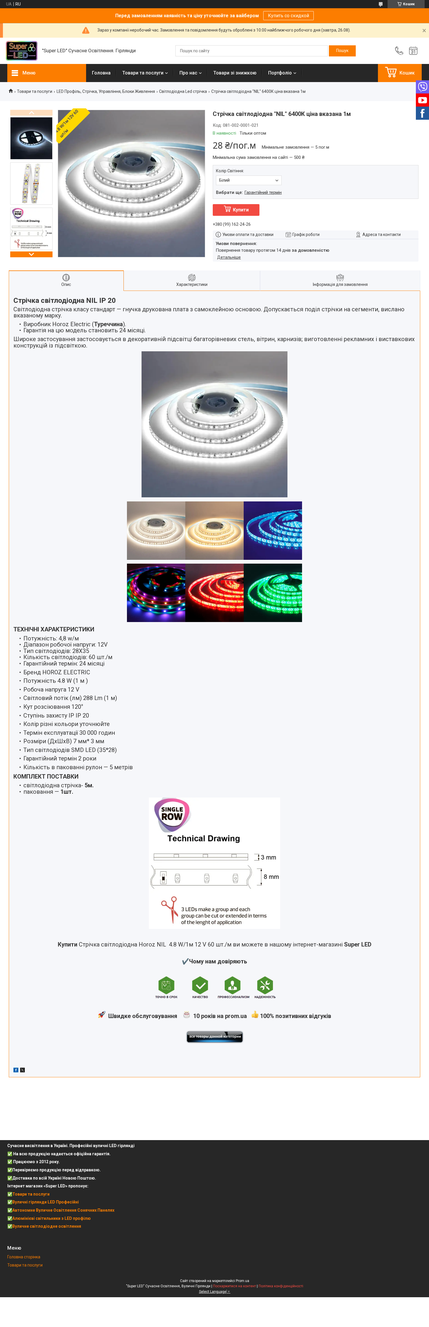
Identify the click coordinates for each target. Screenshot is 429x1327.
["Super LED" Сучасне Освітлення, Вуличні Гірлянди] (22, 51)
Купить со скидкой (288, 15)
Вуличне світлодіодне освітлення (46, 1226)
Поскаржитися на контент (234, 1286)
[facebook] (15, 1071)
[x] (22, 1071)
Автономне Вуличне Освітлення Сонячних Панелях (63, 1210)
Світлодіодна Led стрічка (183, 91)
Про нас (188, 73)
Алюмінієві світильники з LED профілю (51, 1218)
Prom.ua (242, 1281)
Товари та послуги (142, 73)
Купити (241, 210)
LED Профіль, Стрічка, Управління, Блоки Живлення (106, 91)
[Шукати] (342, 50)
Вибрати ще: (249, 192)
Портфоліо (280, 73)
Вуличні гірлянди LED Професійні (45, 1202)
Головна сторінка (23, 1257)
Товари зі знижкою (235, 73)
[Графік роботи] (413, 51)
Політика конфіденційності (281, 1286)
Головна (101, 73)
